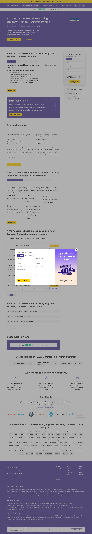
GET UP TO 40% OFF (23, 280)
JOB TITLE (38, 263)
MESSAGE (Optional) (21, 269)
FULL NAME (19, 258)
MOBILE (19, 263)
